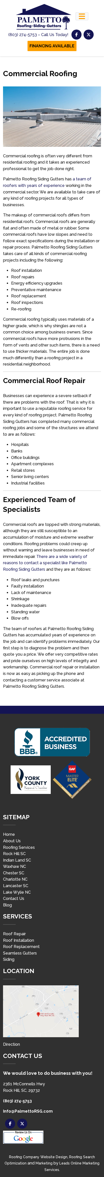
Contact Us (13, 898)
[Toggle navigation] (81, 16)
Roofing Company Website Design (38, 1157)
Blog (7, 905)
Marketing (44, 1163)
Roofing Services (19, 847)
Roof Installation (18, 940)
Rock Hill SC (14, 853)
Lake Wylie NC (17, 892)
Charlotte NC (15, 879)
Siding (8, 959)
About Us (12, 841)
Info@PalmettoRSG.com (28, 1111)
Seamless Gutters (20, 953)
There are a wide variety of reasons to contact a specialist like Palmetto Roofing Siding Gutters (45, 563)
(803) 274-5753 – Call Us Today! (38, 34)
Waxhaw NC (14, 866)
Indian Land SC (17, 860)
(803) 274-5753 (17, 1101)
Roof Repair (14, 933)
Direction (11, 1044)
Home (9, 834)
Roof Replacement (21, 946)
